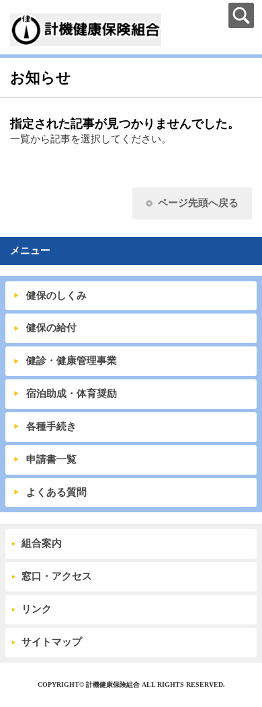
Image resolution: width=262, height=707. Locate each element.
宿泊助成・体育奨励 (71, 393)
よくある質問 (56, 492)
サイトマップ (51, 642)
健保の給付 (51, 327)
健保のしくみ (56, 295)
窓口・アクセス (56, 576)
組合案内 (41, 543)
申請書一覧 (51, 459)
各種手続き (51, 426)
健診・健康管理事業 (71, 360)
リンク (36, 609)
